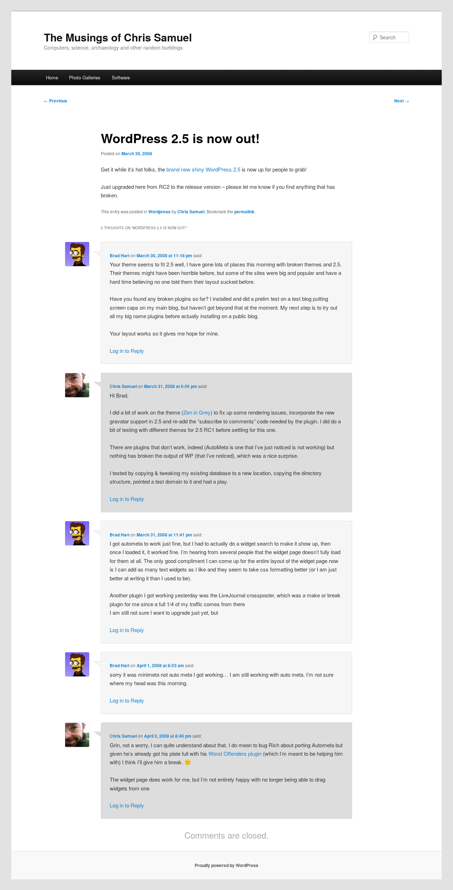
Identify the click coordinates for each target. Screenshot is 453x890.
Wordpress (159, 211)
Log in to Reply (127, 350)
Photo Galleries (85, 77)
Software (121, 77)
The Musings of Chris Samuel (118, 37)
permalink (244, 211)
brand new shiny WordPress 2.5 (203, 169)
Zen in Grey (197, 412)
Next (401, 100)
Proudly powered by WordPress (226, 865)
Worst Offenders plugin (235, 753)
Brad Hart (120, 255)
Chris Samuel (191, 211)
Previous (55, 100)
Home (52, 77)
